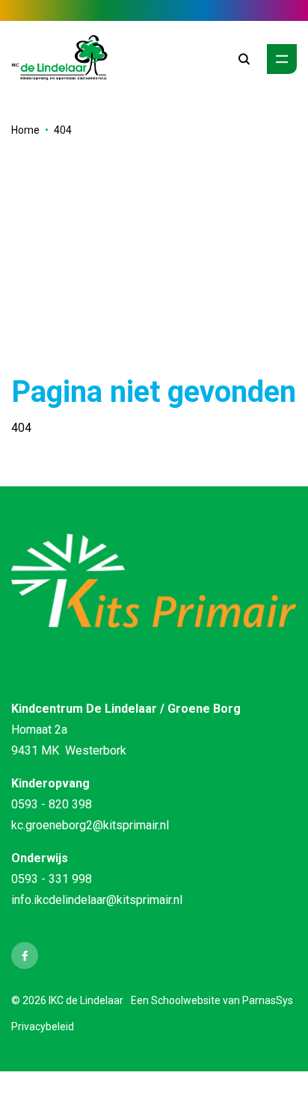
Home (25, 130)
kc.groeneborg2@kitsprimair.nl (90, 825)
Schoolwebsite (186, 1000)
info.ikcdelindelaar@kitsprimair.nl (96, 900)
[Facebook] (24, 955)
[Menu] (282, 59)
